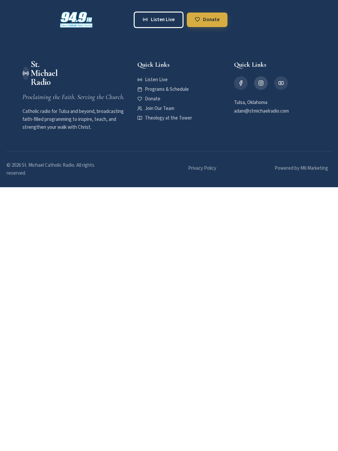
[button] (273, 20)
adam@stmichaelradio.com (261, 111)
